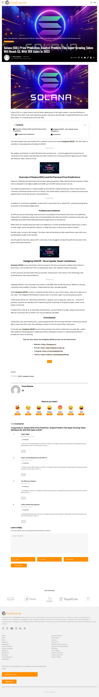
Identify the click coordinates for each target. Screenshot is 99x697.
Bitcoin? (4, 642)
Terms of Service (57, 655)
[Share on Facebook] (78, 57)
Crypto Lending (7, 648)
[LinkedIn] (20, 628)
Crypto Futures (7, 646)
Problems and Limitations (26, 134)
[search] (91, 2)
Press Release (17, 56)
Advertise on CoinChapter (60, 646)
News (4, 636)
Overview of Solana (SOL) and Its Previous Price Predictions (29, 130)
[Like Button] (49, 361)
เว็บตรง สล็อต (25, 434)
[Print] (90, 57)
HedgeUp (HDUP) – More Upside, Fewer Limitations (64, 130)
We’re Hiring (55, 651)
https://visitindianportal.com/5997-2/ (34, 458)
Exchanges (5, 644)
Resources (5, 653)
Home (5, 38)
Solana (31, 376)
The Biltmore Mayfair (28, 481)
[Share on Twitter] (81, 57)
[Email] (84, 57)
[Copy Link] (87, 57)
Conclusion (57, 134)
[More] (93, 57)
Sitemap (5, 655)
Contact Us (55, 642)
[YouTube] (12, 628)
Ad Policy (54, 648)
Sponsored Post (56, 636)
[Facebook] (3, 628)
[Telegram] (24, 628)
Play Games (55, 638)
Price (4, 640)
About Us (5, 651)
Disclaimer (5, 659)
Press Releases (12, 38)
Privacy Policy (56, 657)
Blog (3, 638)
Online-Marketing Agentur (30, 504)
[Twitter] (7, 628)
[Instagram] (16, 628)
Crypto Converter (57, 653)
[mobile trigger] (3, 2)
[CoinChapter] (15, 2)
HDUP (20, 376)
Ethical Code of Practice (59, 644)
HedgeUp (26, 376)
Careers (54, 640)
